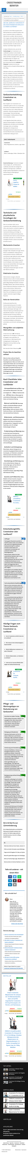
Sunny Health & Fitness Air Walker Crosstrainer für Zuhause (16, 183)
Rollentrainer (4, 1144)
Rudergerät (14, 1146)
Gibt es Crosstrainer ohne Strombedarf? (14, 934)
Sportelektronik (18, 1144)
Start (11, 16)
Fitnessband (22, 1143)
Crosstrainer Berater (14, 4)
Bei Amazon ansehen (14, 196)
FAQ (22, 16)
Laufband (23, 1144)
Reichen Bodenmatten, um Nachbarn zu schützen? (13, 657)
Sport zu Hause (6, 1143)
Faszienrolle (16, 1143)
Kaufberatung (16, 16)
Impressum (23, 1150)
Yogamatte (12, 1143)
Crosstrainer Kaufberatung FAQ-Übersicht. (13, 968)
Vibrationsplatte (11, 1144)
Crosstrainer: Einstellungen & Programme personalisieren (16, 1077)
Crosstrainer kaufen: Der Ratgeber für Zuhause (17, 1073)
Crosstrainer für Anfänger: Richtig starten (17, 1081)
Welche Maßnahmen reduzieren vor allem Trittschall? (13, 650)
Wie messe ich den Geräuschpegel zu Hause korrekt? (13, 643)
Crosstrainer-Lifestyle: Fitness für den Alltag (16, 1069)
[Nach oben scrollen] (25, 1152)
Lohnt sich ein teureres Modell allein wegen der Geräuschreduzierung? (13, 663)
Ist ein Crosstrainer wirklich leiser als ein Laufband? (13, 637)
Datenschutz (18, 1150)
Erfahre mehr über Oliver (17, 923)
